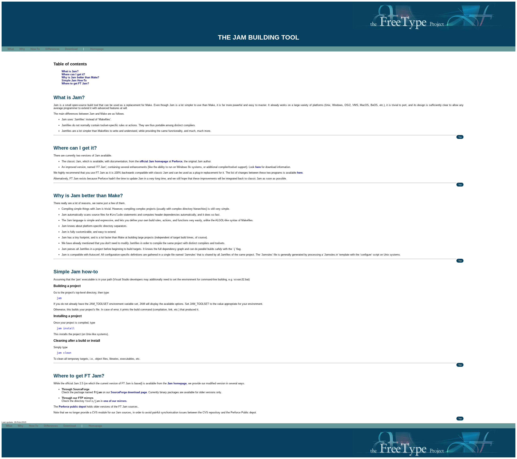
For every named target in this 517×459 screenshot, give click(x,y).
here (258, 167)
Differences (52, 48)
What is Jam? (70, 71)
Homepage (97, 48)
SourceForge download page (129, 392)
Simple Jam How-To (74, 80)
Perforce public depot (72, 406)
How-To (35, 48)
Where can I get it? (73, 74)
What (10, 48)
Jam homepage (177, 383)
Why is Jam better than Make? (80, 77)
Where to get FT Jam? (75, 83)
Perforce (177, 161)
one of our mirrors (114, 400)
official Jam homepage (154, 161)
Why (22, 48)
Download (71, 48)
